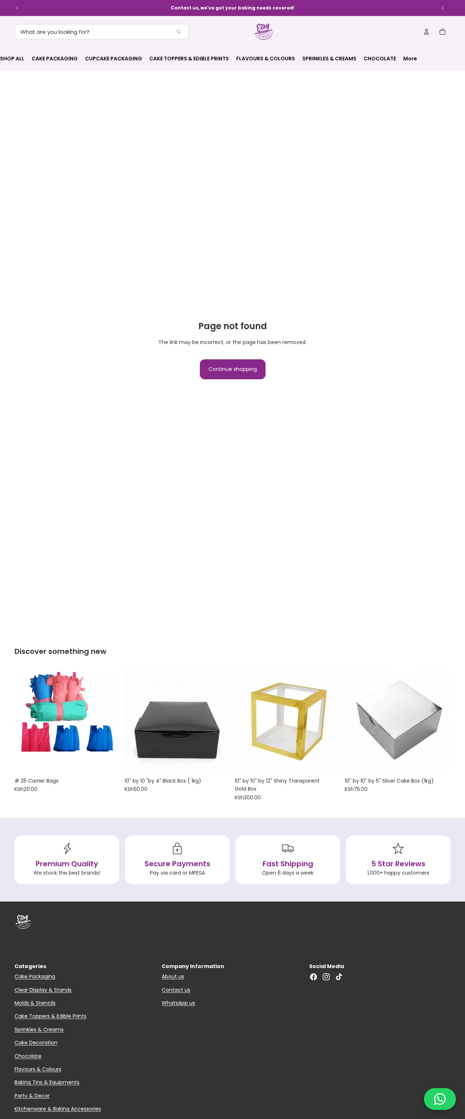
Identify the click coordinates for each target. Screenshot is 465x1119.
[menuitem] (410, 59)
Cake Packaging (35, 976)
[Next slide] (442, 8)
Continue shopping (233, 369)
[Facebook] (313, 976)
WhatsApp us (178, 1003)
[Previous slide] (17, 8)
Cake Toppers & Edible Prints (50, 1016)
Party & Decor (32, 1095)
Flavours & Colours (38, 1069)
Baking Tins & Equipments (47, 1082)
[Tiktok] (339, 976)
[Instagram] (326, 976)
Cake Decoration (36, 1042)
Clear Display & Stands (43, 990)
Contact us (176, 990)
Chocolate (28, 1056)
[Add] (109, 762)
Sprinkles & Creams (39, 1029)
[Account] (426, 32)
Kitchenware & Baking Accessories (58, 1108)
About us (173, 976)
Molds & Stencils (35, 1003)
